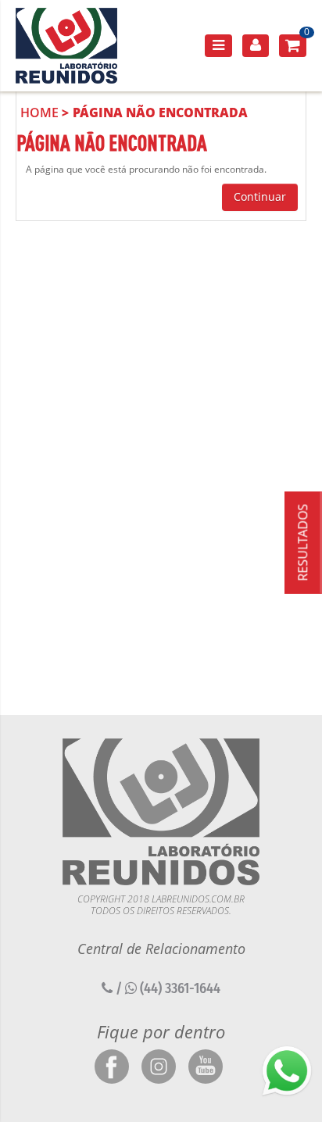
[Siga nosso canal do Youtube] (205, 1067)
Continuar (260, 196)
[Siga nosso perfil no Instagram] (158, 1067)
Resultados (302, 542)
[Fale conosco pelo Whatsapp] (286, 1071)
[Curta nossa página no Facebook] (112, 1067)
